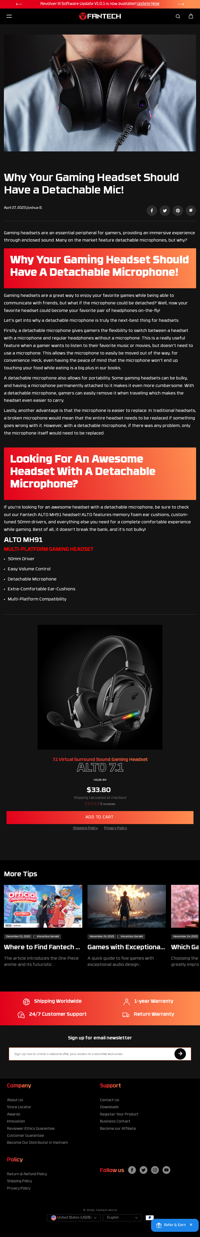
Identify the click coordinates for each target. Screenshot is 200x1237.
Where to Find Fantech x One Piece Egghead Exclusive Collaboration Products (41, 948)
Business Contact (115, 1122)
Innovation (16, 1122)
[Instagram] (155, 1170)
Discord (167, 4)
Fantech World (106, 1210)
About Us (15, 1100)
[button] (92, 804)
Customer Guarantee (25, 1136)
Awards (13, 1114)
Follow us (112, 1170)
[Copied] (191, 210)
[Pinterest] (178, 210)
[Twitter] (165, 210)
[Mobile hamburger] (9, 16)
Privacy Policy (115, 828)
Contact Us (109, 1100)
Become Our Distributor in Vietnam (37, 1143)
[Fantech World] (100, 16)
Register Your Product (119, 1114)
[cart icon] (190, 16)
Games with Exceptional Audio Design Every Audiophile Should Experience (125, 948)
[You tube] (166, 1170)
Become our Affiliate (118, 1129)
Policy (15, 1160)
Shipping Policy (85, 828)
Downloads (109, 1107)
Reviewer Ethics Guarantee (31, 1129)
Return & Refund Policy (27, 1174)
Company (19, 1086)
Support (110, 1086)
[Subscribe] (180, 1054)
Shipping (81, 798)
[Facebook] (152, 210)
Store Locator (19, 1107)
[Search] (177, 16)
